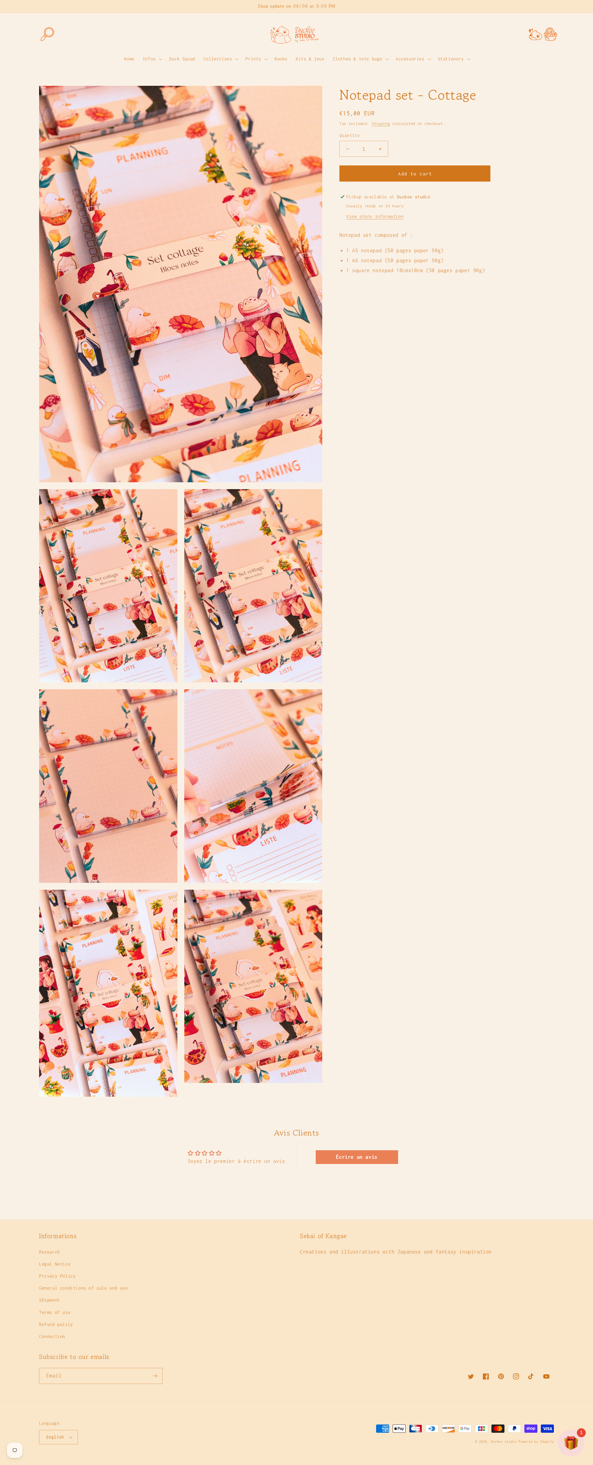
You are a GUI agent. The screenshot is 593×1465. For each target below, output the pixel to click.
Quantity (349, 135)
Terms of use (54, 1312)
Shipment (49, 1300)
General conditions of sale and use (83, 1288)
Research (49, 1252)
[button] (46, 34)
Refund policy (56, 1324)
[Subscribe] (154, 1376)
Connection (52, 1336)
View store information (375, 216)
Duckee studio (503, 1441)
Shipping (381, 124)
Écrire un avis (356, 1157)
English (55, 1437)
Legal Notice (54, 1264)
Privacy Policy (57, 1276)
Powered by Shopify (536, 1441)
